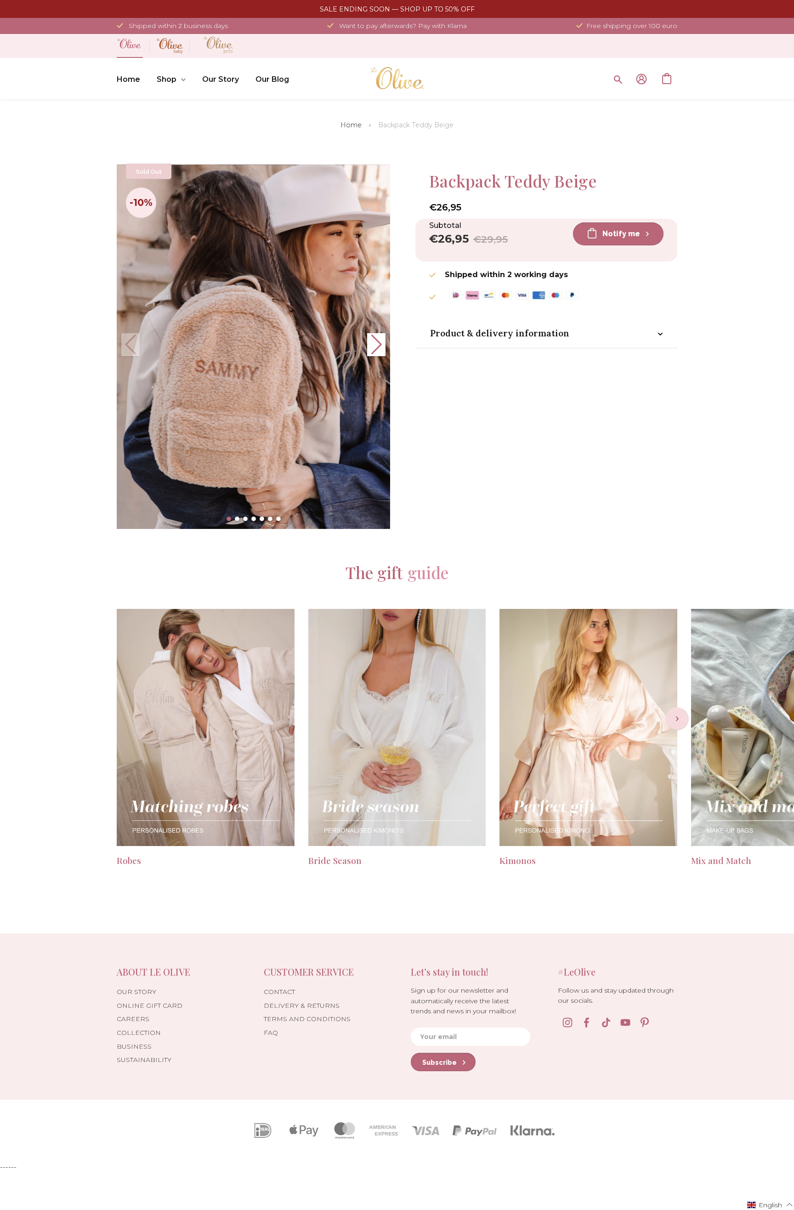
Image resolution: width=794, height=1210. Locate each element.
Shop (166, 79)
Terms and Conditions (307, 1019)
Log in (641, 79)
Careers (133, 1019)
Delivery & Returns (302, 1005)
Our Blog (272, 79)
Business (134, 1046)
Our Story (220, 79)
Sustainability (144, 1060)
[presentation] (677, 718)
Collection (139, 1032)
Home (128, 79)
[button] (229, 519)
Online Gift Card (149, 1005)
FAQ (271, 1032)
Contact (279, 992)
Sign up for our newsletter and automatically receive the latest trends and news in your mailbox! (463, 1000)
